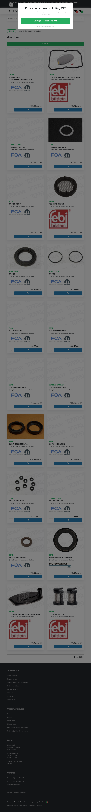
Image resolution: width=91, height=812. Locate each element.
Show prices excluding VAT (45, 21)
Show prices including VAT (45, 26)
